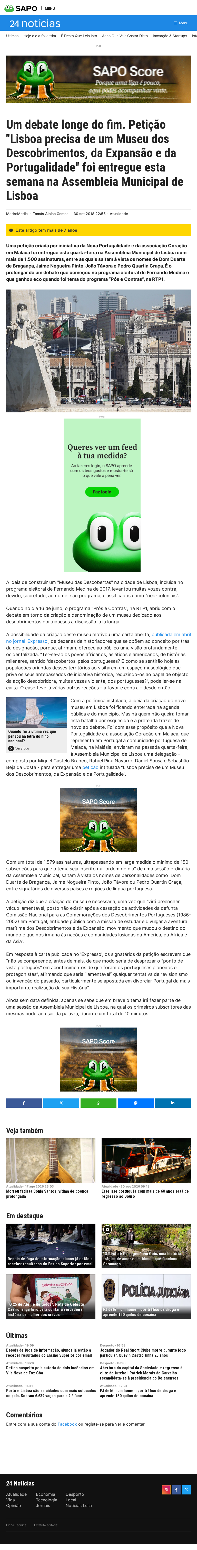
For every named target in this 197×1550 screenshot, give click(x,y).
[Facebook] (176, 1489)
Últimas (17, 1335)
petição (90, 767)
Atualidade (119, 213)
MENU (50, 8)
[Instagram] (166, 1489)
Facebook (67, 1424)
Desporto (107, 1345)
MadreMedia (17, 213)
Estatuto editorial (46, 1525)
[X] (186, 1489)
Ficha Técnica (16, 1525)
